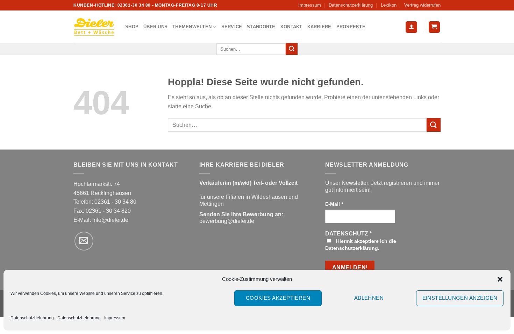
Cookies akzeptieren (278, 298)
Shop (131, 26)
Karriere (319, 26)
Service (231, 26)
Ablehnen (369, 298)
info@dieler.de (110, 220)
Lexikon (389, 5)
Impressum (114, 317)
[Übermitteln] (292, 49)
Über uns (155, 26)
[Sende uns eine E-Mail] (83, 241)
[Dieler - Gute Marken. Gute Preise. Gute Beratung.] (94, 27)
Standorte (261, 26)
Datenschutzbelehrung (32, 317)
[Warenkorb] (434, 27)
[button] (500, 279)
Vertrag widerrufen (422, 5)
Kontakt (291, 26)
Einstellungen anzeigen (460, 298)
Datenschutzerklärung (351, 5)
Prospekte (350, 26)
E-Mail (334, 204)
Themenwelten (192, 26)
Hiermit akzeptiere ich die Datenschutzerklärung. (360, 244)
